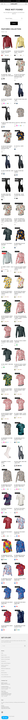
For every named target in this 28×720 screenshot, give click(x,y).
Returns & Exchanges (5, 659)
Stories (2, 705)
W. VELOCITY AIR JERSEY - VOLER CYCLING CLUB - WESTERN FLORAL (7, 147)
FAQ (2, 653)
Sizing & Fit (3, 661)
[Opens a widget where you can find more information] (4, 717)
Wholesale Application (5, 668)
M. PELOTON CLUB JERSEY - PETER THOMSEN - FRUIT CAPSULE (20, 390)
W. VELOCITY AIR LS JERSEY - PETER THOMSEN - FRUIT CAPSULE (20, 268)
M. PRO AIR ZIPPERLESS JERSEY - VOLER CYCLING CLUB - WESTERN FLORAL (19, 220)
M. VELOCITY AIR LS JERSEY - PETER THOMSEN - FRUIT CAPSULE (20, 365)
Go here (5, 682)
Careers (3, 670)
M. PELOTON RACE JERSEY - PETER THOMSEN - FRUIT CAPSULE (7, 414)
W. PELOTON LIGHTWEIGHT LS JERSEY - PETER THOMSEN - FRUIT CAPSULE (20, 317)
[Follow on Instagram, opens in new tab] (2, 712)
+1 (10, 103)
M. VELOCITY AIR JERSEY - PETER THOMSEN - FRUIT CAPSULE (7, 390)
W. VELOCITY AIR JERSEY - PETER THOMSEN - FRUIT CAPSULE (7, 292)
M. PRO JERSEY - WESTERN (7, 364)
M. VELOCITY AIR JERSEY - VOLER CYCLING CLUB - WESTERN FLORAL (20, 75)
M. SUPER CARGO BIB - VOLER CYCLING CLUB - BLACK (6, 195)
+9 (10, 55)
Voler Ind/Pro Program (5, 663)
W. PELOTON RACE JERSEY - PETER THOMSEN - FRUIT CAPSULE (7, 317)
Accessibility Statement (6, 676)
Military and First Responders (4, 666)
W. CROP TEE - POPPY (19, 146)
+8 (23, 55)
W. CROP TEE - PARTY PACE (20, 122)
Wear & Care (4, 655)
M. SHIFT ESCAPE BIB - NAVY (7, 170)
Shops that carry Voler (5, 708)
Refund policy (4, 672)
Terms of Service (4, 674)
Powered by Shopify (10, 716)
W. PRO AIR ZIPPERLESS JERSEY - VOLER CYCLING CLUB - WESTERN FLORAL (6, 220)
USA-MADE (16, 1)
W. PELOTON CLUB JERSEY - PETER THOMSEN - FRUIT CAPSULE (20, 292)
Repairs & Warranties (5, 657)
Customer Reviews (5, 706)
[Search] (21, 18)
